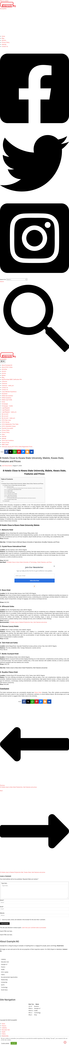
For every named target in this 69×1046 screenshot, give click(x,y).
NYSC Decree (5, 422)
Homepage (5, 404)
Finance (3, 967)
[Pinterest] (19, 452)
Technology (4, 987)
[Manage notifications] (65, 1042)
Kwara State (38, 692)
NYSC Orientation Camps (9, 426)
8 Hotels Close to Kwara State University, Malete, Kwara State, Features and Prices (22, 483)
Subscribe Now (34, 580)
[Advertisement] (34, 22)
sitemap (4, 438)
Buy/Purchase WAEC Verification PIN (12, 379)
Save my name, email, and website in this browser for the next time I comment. (23, 919)
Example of (4, 964)
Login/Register (6, 408)
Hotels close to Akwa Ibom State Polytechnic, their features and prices (26, 668)
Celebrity (3, 959)
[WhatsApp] (15, 452)
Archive (4, 373)
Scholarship (4, 982)
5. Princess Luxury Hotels (11, 493)
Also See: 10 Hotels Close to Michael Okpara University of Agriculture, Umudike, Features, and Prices (25, 488)
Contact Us (5, 46)
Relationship (4, 979)
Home (3, 36)
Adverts (4, 40)
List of (30, 1006)
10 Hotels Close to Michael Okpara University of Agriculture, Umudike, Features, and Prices (32, 542)
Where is (31, 1010)
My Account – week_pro (8, 418)
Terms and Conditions (8, 440)
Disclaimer (4, 393)
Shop (3, 434)
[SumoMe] (31, 452)
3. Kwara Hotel (9, 490)
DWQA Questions (6, 397)
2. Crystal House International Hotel (13, 489)
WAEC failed (5, 444)
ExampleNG (3, 8)
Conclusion (6, 501)
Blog (3, 38)
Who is (30, 1012)
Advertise (4, 369)
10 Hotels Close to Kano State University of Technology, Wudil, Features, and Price (29, 562)
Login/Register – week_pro (9, 412)
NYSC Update (4, 972)
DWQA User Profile (7, 399)
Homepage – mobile (7, 406)
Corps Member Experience (9, 391)
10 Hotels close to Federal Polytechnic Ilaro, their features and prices (28, 622)
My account (5, 414)
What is (31, 1008)
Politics (3, 974)
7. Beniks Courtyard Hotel (11, 496)
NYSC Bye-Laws (6, 420)
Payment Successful (7, 428)
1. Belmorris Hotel (10, 486)
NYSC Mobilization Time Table (10, 424)
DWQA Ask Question (7, 395)
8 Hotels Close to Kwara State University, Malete (15, 485)
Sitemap (4, 44)
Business (36, 1006)
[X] (10, 452)
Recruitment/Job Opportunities (9, 977)
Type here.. (4, 883)
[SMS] (23, 452)
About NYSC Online (7, 367)
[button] (34, 567)
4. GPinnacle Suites (10, 492)
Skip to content (4, 1)
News (37, 1004)
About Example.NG (7, 365)
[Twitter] (34, 197)
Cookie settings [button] (5, 1043)
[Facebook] (34, 127)
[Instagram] (34, 277)
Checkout (4, 381)
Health (3, 969)
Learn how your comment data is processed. (34, 927)
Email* (1, 906)
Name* (2, 900)
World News (4, 990)
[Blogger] (27, 452)
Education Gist (5, 962)
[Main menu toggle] (2, 361)
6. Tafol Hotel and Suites (11, 495)
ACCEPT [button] (14, 1043)
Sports (3, 985)
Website (2, 913)
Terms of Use (5, 442)
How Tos (31, 1004)
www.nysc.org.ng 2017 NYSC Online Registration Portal (17, 446)
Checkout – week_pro (8, 385)
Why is (30, 1015)
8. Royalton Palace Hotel (11, 499)
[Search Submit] (26, 279)
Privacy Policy (6, 42)
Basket (4, 375)
